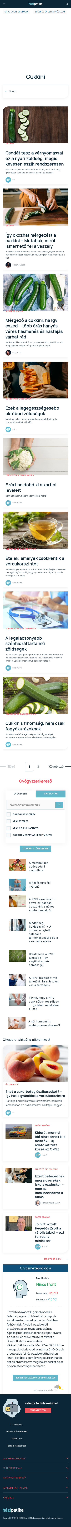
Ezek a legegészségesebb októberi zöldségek (32, 410)
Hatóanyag (51, 794)
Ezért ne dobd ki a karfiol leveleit (31, 487)
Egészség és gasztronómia (21, 549)
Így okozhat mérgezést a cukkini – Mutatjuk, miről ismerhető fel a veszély (31, 240)
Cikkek (12, 91)
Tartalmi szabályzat (16, 1445)
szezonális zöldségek (18, 399)
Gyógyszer (20, 794)
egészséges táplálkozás (20, 475)
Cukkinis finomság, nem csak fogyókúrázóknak (35, 725)
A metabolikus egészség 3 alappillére (38, 866)
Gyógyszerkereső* (14, 1478)
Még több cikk (52, 1259)
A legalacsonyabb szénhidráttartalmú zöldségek (25, 643)
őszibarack (12, 1084)
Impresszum (17, 1424)
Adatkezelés (16, 1438)
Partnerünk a (40, 1390)
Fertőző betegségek (46, 1169)
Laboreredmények (14, 1458)
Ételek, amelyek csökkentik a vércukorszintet (35, 561)
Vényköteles (20, 821)
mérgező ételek (14, 311)
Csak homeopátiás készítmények (33, 835)
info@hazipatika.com (55, 1518)
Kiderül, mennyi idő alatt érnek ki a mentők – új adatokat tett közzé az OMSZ (50, 1140)
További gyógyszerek (35, 848)
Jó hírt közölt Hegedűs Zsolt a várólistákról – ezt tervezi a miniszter (49, 1232)
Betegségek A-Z (12, 1468)
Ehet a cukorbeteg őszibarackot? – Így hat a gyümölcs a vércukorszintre (35, 1093)
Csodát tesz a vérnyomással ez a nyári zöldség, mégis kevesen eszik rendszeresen (35, 158)
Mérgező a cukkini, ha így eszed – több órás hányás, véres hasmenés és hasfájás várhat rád (34, 328)
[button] (35, 1458)
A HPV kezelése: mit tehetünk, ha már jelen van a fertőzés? (44, 981)
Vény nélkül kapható (25, 828)
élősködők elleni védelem (50, 12)
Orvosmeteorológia (16, 12)
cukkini (10, 144)
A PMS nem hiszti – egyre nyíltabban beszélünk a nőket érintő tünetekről (42, 905)
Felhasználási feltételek (16, 1431)
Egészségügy (42, 1125)
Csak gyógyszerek (24, 814)
